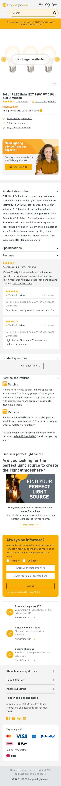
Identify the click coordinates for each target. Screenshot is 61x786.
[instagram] (13, 718)
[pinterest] (18, 718)
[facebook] (8, 718)
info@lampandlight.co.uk (38, 433)
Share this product (45, 101)
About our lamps (16, 689)
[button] (30, 23)
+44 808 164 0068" (25, 436)
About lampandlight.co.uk (21, 671)
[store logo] (15, 5)
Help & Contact (15, 680)
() (22, 101)
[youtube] (24, 718)
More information (22, 283)
